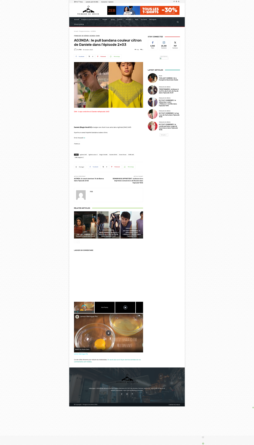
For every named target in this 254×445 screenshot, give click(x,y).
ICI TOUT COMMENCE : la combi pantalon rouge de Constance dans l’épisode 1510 (168, 127)
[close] (203, 437)
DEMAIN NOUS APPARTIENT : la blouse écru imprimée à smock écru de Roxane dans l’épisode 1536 (128, 181)
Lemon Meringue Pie (89, 316)
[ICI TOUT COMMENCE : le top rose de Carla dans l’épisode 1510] (152, 114)
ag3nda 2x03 (83, 154)
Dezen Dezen (122, 154)
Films (85, 231)
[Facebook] (174, 1)
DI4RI (98, 36)
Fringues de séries (84, 31)
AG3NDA (93, 31)
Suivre (164, 41)
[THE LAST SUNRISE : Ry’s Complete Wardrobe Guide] (85, 225)
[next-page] (78, 241)
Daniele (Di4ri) (113, 154)
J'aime (152, 41)
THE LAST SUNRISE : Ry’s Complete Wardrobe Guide (85, 235)
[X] (179, 1)
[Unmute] (77, 312)
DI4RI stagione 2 (79, 157)
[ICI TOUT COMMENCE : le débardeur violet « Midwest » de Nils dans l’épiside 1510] (131, 225)
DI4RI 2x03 (131, 154)
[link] (77, 317)
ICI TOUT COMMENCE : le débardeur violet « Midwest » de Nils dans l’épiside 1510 (132, 233)
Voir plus (163, 135)
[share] (139, 315)
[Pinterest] (132, 394)
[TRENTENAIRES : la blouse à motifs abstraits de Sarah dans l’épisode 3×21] (108, 225)
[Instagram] (176, 1)
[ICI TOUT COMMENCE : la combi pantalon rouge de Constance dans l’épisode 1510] (152, 126)
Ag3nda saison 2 (93, 154)
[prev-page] (75, 241)
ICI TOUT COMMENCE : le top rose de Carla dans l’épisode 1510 (169, 115)
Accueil (76, 31)
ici (84, 138)
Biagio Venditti (103, 154)
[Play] (75, 312)
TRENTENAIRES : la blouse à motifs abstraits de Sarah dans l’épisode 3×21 (108, 234)
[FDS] (75, 49)
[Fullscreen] (93, 312)
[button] (177, 22)
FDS (80, 49)
